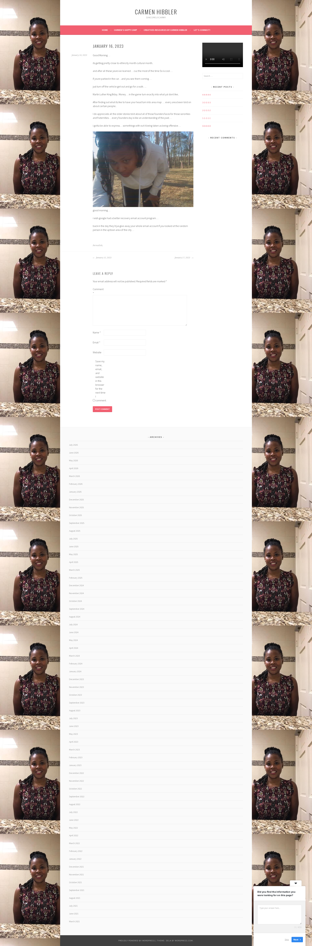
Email (96, 342)
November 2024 (76, 593)
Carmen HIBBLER (156, 11)
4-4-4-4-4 (206, 94)
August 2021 (74, 897)
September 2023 (76, 702)
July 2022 (73, 812)
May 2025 (73, 554)
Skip (287, 939)
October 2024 (75, 601)
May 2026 (73, 460)
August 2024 (74, 616)
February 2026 (75, 483)
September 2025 (76, 523)
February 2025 (75, 577)
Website (97, 352)
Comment (98, 291)
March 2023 (74, 749)
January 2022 (75, 858)
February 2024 (75, 663)
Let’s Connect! (202, 30)
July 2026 (73, 444)
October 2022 (75, 788)
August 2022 (74, 804)
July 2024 (73, 624)
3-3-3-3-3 (206, 102)
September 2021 (76, 890)
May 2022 (73, 827)
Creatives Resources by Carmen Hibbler (165, 30)
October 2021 (75, 882)
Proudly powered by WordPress (136, 940)
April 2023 (73, 741)
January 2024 (75, 671)
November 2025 (76, 507)
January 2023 (75, 765)
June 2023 (73, 726)
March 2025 (74, 569)
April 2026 (73, 468)
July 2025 (73, 538)
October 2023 (75, 694)
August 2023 (74, 710)
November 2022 (76, 780)
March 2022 (74, 843)
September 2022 (76, 796)
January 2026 (75, 491)
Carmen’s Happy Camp (125, 30)
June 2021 (73, 913)
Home (105, 30)
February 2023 (75, 757)
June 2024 (73, 632)
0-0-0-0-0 (206, 125)
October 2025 (75, 515)
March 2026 (74, 476)
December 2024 (76, 585)
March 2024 (74, 655)
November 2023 (76, 687)
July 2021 (73, 905)
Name (97, 332)
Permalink (97, 245)
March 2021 (74, 921)
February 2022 (75, 851)
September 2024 (76, 608)
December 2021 (76, 866)
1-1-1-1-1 (206, 118)
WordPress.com (184, 940)
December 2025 (76, 499)
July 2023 (73, 718)
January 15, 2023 (103, 258)
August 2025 (74, 530)
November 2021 (76, 874)
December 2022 (76, 773)
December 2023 (76, 679)
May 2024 (73, 640)
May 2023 (73, 733)
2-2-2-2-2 (206, 110)
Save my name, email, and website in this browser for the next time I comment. (100, 381)
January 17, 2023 (183, 258)
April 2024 (73, 647)
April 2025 (73, 562)
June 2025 (73, 546)
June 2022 (73, 819)
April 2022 (73, 835)
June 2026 (73, 452)
